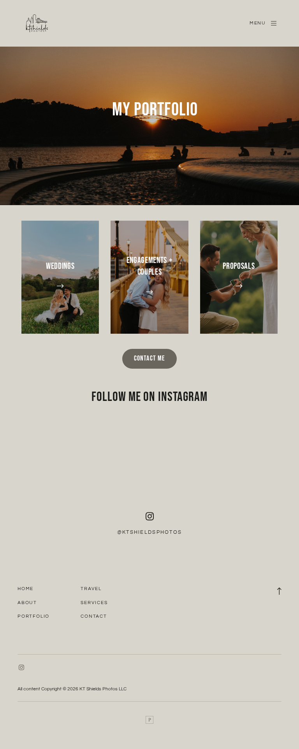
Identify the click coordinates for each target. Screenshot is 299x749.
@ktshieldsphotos (149, 532)
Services (94, 602)
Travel (91, 588)
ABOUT (27, 602)
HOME (25, 588)
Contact (94, 616)
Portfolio (33, 616)
